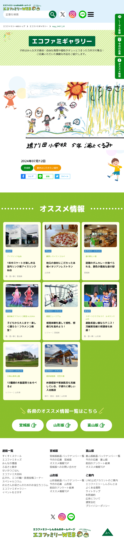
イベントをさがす (12, 492)
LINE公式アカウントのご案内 (102, 480)
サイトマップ (93, 491)
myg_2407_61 (58, 26)
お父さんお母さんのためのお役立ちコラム (25, 485)
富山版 (93, 425)
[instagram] (72, 16)
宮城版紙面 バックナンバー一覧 (67, 456)
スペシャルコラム (12, 481)
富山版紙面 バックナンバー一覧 (103, 456)
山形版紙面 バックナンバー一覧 (67, 480)
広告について (93, 498)
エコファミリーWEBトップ (14, 26)
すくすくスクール (12, 456)
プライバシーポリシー (98, 505)
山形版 (58, 425)
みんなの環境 (9, 463)
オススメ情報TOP (59, 463)
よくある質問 (93, 487)
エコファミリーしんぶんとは (101, 484)
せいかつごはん (10, 470)
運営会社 (90, 502)
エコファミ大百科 (12, 474)
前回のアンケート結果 (62, 487)
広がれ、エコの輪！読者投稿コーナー (22, 477)
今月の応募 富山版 (97, 459)
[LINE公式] (82, 16)
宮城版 (24, 425)
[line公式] (71, 518)
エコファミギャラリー (39, 26)
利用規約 (90, 495)
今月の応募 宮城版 (61, 459)
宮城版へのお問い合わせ (63, 467)
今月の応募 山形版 (61, 484)
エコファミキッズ (12, 459)
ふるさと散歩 (9, 467)
